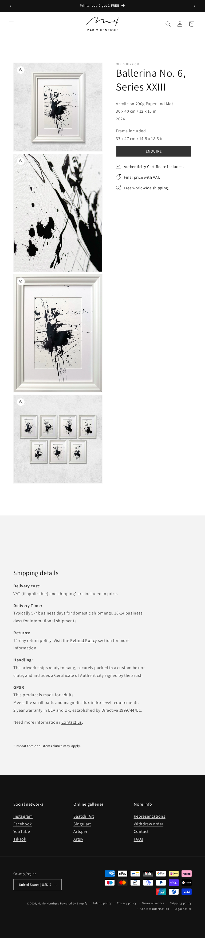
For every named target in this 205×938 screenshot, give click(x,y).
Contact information (154, 909)
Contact (141, 831)
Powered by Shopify (74, 903)
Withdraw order (148, 824)
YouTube (21, 831)
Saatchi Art (83, 816)
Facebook (22, 824)
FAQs (138, 839)
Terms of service (153, 903)
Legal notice (183, 909)
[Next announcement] (194, 6)
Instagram (23, 816)
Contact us (71, 722)
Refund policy (102, 903)
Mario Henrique (48, 903)
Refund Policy (83, 640)
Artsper (80, 831)
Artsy (78, 839)
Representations (149, 816)
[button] (11, 24)
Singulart (82, 824)
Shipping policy (181, 903)
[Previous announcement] (10, 6)
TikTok (19, 839)
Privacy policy (127, 903)
